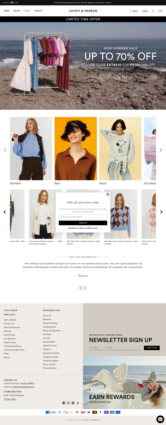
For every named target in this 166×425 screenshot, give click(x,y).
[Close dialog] (107, 194)
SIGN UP (83, 223)
